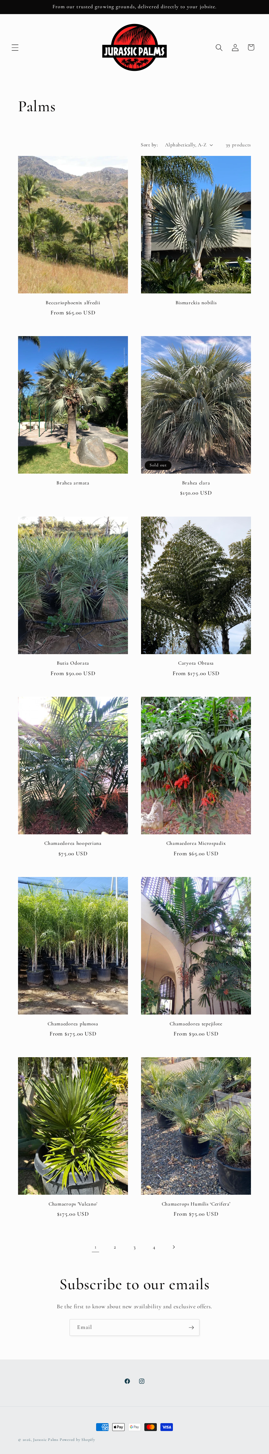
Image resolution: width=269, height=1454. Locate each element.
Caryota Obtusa (196, 663)
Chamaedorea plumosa (73, 1024)
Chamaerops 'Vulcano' (73, 1204)
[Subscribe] (191, 1327)
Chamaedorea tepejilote (196, 1024)
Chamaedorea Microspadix (196, 843)
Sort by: (149, 145)
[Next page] (173, 1247)
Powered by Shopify (77, 1439)
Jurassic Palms (45, 1439)
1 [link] (95, 1246)
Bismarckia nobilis (196, 303)
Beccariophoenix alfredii (73, 303)
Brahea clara (196, 483)
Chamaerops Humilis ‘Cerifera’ (196, 1204)
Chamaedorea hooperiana (73, 843)
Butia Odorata (73, 663)
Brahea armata (72, 483)
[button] (15, 47)
